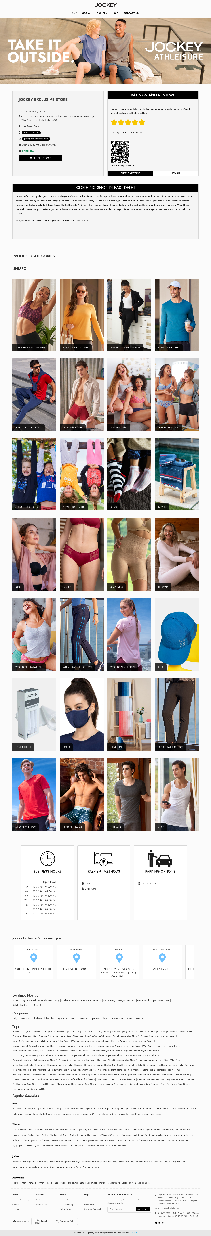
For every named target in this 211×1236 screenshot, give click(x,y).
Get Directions (41, 158)
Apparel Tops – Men (169, 347)
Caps (160, 667)
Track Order (41, 1199)
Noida (75, 949)
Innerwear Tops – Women (30, 347)
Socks (113, 507)
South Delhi (33, 949)
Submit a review (130, 173)
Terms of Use (41, 1204)
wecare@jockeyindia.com (168, 1208)
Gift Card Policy (66, 1204)
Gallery (102, 13)
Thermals (163, 587)
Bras (18, 587)
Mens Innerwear (72, 827)
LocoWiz (133, 1232)
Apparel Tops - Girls (73, 507)
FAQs (86, 1199)
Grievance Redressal (92, 1209)
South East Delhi (118, 949)
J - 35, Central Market (32, 968)
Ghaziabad (161, 949)
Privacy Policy (65, 1199)
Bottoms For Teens (168, 427)
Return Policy (65, 1209)
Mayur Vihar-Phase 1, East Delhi (33, 111)
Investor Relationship (21, 1199)
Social (86, 13)
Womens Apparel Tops (122, 667)
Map (115, 13)
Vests (161, 827)
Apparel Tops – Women (76, 347)
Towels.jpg (116, 747)
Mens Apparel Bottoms (170, 747)
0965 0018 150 (31, 132)
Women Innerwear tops (29, 667)
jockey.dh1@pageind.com (36, 138)
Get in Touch (89, 1204)
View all (176, 173)
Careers (15, 1204)
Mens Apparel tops (25, 827)
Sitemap (15, 1209)
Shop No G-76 (117, 968)
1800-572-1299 (163, 1213)
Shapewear (116, 587)
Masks (66, 747)
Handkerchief (23, 747)
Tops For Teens (118, 427)
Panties (67, 587)
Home (73, 13)
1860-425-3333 (191, 1213)
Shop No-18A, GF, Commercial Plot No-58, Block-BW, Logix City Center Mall (76, 972)
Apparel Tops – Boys (26, 507)
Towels (162, 507)
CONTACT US (131, 13)
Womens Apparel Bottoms (77, 667)
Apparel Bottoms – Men (28, 427)
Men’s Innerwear (72, 427)
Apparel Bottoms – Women (125, 347)
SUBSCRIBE (142, 1209)
